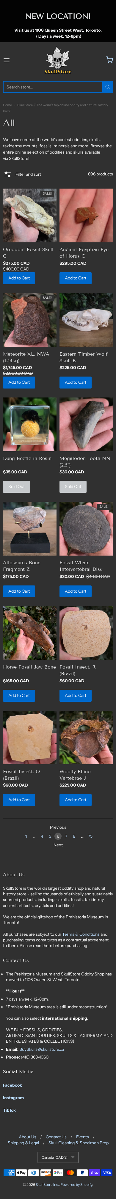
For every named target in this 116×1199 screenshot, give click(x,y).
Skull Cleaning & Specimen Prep (78, 1143)
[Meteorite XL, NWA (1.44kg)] (30, 320)
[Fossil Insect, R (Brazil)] (86, 633)
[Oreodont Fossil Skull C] (30, 215)
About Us (27, 1137)
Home (7, 105)
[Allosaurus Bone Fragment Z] (30, 529)
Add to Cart (19, 278)
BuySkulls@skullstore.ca (41, 1049)
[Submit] (107, 87)
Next (58, 845)
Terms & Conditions (81, 934)
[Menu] (14, 60)
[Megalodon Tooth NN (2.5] (86, 424)
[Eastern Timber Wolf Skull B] (86, 320)
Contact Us (56, 1137)
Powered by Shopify (76, 1184)
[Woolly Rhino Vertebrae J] (86, 737)
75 (90, 836)
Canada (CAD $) (55, 1157)
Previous (58, 827)
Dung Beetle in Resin (27, 458)
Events (82, 1137)
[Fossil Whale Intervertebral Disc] (86, 529)
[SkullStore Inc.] (58, 60)
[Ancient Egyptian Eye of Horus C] (86, 215)
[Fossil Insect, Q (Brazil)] (30, 737)
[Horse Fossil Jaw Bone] (30, 633)
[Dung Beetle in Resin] (30, 424)
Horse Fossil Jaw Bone (29, 667)
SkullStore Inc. (47, 1184)
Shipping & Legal (23, 1143)
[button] (22, 175)
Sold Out (16, 486)
